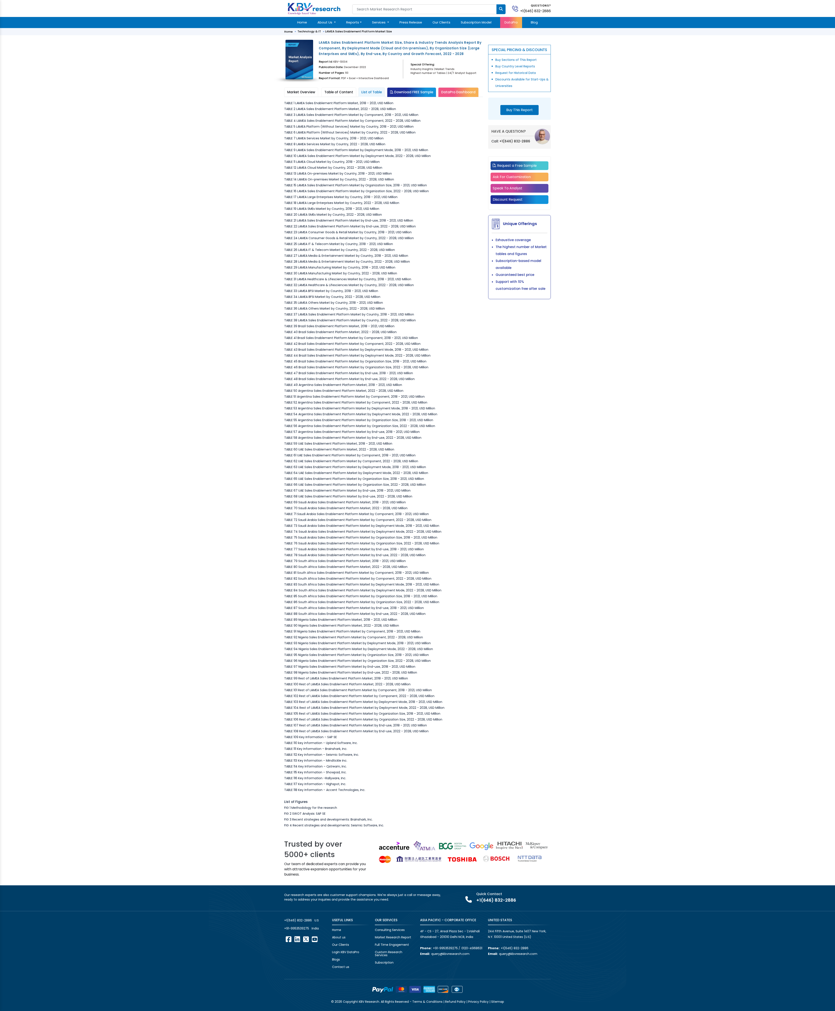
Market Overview (301, 92)
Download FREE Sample (413, 92)
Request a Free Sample (516, 165)
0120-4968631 (471, 948)
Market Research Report (393, 937)
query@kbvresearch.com (450, 954)
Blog (534, 22)
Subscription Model (476, 22)
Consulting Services (390, 929)
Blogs (336, 959)
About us (339, 937)
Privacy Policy (478, 1001)
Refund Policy (455, 1001)
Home (302, 22)
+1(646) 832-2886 (535, 10)
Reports (352, 22)
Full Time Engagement (392, 944)
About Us (325, 22)
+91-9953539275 (296, 928)
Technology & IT (309, 31)
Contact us (340, 966)
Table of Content (338, 92)
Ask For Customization (512, 176)
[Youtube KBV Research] (314, 939)
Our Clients (441, 22)
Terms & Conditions (427, 1001)
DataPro (511, 22)
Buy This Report (519, 109)
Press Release (410, 22)
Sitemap (497, 1001)
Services (379, 22)
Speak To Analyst (507, 188)
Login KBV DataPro (345, 952)
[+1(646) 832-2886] (517, 8)
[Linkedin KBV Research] (297, 939)
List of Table (371, 92)
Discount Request (508, 199)
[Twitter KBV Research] (306, 939)
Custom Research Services (388, 954)
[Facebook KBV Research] (288, 939)
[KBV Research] (314, 8)
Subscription (384, 962)
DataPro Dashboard (458, 92)
